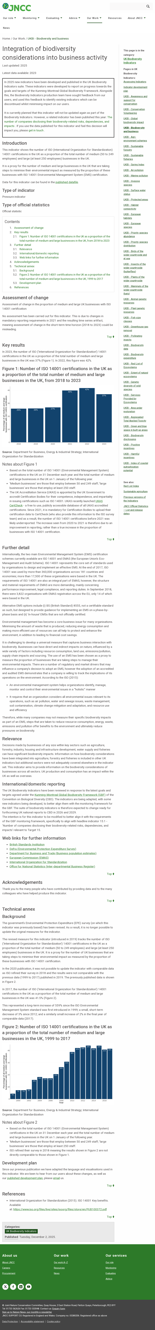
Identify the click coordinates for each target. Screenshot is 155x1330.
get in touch (36, 130)
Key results (21, 232)
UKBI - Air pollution (133, 170)
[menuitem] (10, 18)
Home (6, 38)
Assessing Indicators (135, 81)
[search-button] (148, 6)
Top (110, 336)
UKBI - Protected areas (136, 199)
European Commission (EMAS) (29, 857)
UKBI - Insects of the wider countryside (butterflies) (135, 268)
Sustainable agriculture (136, 491)
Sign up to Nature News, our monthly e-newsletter (27, 1312)
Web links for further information (39, 257)
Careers (6, 1268)
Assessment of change (28, 228)
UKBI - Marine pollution (136, 175)
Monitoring (30, 18)
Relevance (26, 249)
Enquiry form (58, 1308)
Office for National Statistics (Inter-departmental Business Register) (52, 866)
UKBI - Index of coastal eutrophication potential (136, 467)
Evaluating (52, 18)
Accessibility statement (32, 1321)
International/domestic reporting (39, 253)
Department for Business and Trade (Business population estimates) (53, 853)
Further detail (22, 245)
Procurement (8, 1273)
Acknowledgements (26, 262)
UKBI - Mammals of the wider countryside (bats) (136, 290)
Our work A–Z (61, 1262)
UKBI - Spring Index (134, 164)
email (56, 1178)
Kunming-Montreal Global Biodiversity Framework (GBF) (70, 795)
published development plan (25, 1178)
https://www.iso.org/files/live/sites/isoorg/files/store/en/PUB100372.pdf (60, 1209)
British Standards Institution (27, 844)
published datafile (67, 182)
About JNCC (135, 18)
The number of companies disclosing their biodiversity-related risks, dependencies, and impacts (58, 121)
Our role (8, 18)
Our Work (93, 18)
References (21, 287)
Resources (115, 18)
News (6, 28)
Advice (73, 18)
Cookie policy (53, 1321)
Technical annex (24, 266)
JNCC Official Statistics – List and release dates (136, 510)
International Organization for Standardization (38, 862)
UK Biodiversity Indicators (21, 1231)
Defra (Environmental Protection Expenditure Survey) (43, 849)
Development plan (30, 283)
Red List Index (131, 486)
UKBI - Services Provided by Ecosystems (132, 399)
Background (27, 270)
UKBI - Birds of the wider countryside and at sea (135, 255)
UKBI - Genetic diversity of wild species (132, 386)
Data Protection (10, 1321)
